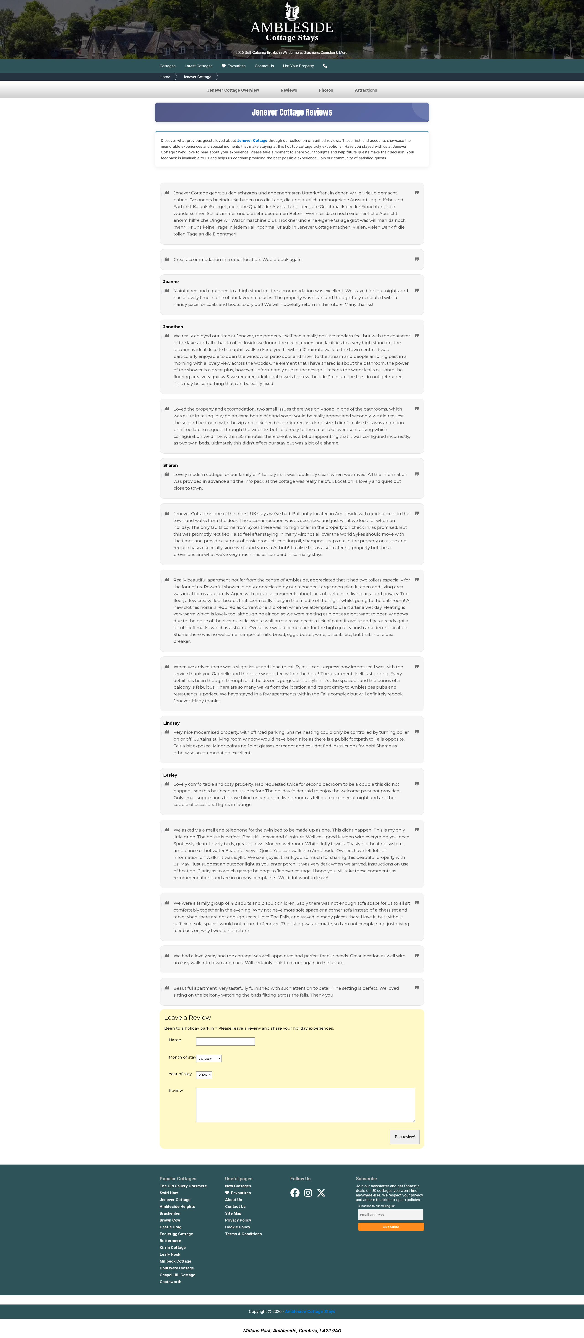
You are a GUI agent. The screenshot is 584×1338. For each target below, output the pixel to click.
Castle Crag (170, 1227)
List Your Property (298, 66)
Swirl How (169, 1193)
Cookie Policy (237, 1227)
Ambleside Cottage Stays (310, 1311)
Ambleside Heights (177, 1206)
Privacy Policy (238, 1220)
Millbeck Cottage (175, 1261)
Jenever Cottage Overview (233, 90)
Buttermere (170, 1240)
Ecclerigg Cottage (176, 1234)
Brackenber (170, 1213)
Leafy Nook (170, 1254)
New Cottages (238, 1186)
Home (165, 77)
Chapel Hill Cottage (177, 1275)
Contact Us (264, 66)
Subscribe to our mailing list (376, 1206)
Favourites (236, 66)
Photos (326, 90)
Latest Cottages (199, 66)
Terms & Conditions (243, 1234)
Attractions (366, 90)
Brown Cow (170, 1220)
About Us (233, 1199)
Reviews (289, 90)
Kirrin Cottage (173, 1247)
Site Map (233, 1213)
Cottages (168, 66)
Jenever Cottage (197, 77)
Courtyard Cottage (177, 1268)
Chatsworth (170, 1281)
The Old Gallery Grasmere (183, 1186)
